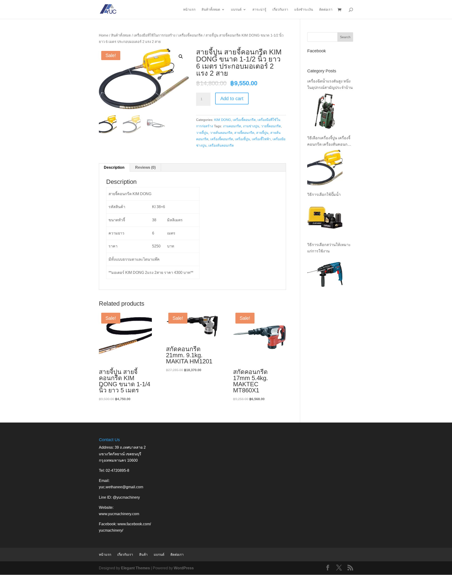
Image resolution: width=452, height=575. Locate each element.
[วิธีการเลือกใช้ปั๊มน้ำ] (325, 217)
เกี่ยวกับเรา (280, 9)
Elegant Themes (135, 568)
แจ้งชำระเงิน (303, 9)
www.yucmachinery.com (119, 514)
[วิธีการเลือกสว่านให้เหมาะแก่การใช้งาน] (325, 274)
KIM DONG (222, 120)
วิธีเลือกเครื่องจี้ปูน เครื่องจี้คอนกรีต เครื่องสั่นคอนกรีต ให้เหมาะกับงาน (329, 142)
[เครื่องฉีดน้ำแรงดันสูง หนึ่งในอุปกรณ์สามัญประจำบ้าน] (325, 111)
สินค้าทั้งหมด (211, 9)
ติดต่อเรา (325, 9)
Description (114, 167)
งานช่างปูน (251, 126)
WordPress (184, 568)
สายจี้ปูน (262, 133)
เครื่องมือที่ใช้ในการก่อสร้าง (154, 35)
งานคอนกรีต (232, 126)
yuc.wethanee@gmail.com (121, 487)
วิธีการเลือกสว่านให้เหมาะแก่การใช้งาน (329, 248)
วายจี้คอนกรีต (271, 126)
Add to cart (231, 98)
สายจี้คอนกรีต (244, 133)
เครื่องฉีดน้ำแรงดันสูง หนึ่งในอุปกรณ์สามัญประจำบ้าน (330, 84)
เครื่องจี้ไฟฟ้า (261, 139)
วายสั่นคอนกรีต (221, 133)
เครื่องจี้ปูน (242, 139)
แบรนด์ (236, 9)
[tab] (114, 168)
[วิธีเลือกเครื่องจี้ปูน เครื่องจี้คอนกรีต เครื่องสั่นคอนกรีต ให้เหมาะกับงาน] (325, 167)
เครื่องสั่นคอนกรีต (221, 145)
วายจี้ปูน (202, 133)
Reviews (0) (145, 167)
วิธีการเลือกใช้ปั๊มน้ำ (324, 195)
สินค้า (143, 554)
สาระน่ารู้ (259, 9)
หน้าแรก (189, 9)
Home (103, 35)
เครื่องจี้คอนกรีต (190, 35)
